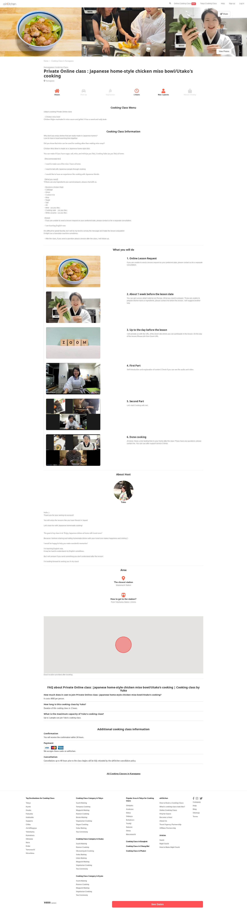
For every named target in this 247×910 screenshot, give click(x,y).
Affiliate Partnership (168, 828)
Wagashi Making (82, 810)
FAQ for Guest (165, 814)
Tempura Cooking (83, 807)
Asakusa (129, 809)
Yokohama (30, 832)
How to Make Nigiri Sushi (170, 847)
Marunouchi (131, 834)
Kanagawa (50, 81)
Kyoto (28, 807)
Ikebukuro (130, 820)
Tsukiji (128, 824)
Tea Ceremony (82, 832)
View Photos (224, 51)
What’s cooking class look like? (172, 807)
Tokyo (28, 803)
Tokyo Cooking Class (208, 4)
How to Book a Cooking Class (172, 803)
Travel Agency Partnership (170, 825)
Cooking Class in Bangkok (137, 842)
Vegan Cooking (82, 825)
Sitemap (196, 813)
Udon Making (81, 858)
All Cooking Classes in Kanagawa (123, 773)
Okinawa (29, 839)
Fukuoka (29, 814)
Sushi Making (81, 803)
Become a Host (166, 817)
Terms (195, 817)
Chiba (28, 825)
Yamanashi (30, 850)
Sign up (232, 4)
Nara (28, 843)
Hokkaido (30, 817)
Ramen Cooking (82, 814)
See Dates (157, 904)
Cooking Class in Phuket (136, 851)
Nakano (129, 827)
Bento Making (81, 817)
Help (223, 4)
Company (197, 802)
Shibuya (129, 816)
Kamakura (30, 835)
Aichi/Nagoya (31, 828)
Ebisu (128, 813)
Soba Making (81, 828)
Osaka (28, 810)
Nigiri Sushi (164, 844)
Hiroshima (30, 853)
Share (225, 14)
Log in (241, 4)
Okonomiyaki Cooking (85, 851)
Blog (195, 809)
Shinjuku (129, 806)
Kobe (28, 846)
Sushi (162, 840)
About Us (163, 821)
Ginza (128, 831)
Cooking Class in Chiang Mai (137, 846)
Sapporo (29, 821)
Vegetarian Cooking (84, 821)
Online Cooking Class (184, 4)
